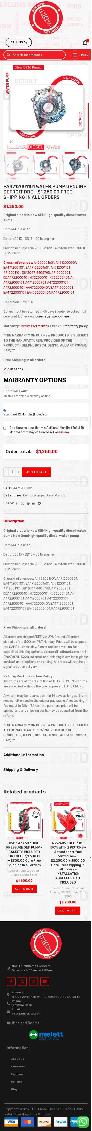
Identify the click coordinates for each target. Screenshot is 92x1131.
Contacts (18, 1066)
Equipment (19, 1074)
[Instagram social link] (33, 981)
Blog (14, 1089)
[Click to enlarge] (12, 142)
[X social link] (22, 503)
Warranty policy (76, 326)
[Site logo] (46, 18)
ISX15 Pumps (69, 892)
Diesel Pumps (55, 495)
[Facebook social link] (16, 503)
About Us (17, 1058)
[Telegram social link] (39, 503)
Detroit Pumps (33, 495)
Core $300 (29, 874)
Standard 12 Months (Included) (25, 414)
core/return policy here (52, 316)
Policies (16, 1081)
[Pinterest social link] (28, 503)
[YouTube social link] (44, 981)
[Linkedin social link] (33, 503)
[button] (7, 107)
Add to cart (36, 472)
